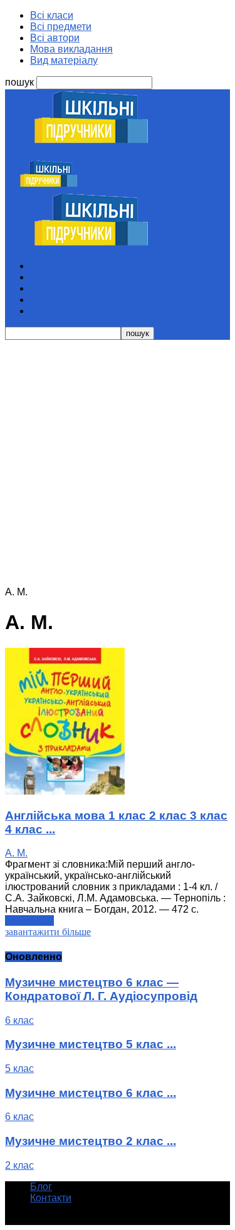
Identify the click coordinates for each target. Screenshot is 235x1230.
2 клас (19, 1165)
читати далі (29, 920)
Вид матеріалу (64, 60)
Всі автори (55, 37)
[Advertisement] (117, 463)
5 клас (19, 1068)
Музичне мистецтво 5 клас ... (90, 1044)
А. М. (16, 853)
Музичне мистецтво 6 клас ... (90, 1092)
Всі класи (51, 15)
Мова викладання (71, 49)
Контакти (50, 1198)
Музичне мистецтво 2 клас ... (90, 1141)
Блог (41, 1186)
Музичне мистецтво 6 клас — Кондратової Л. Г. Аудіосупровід (101, 989)
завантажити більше (48, 931)
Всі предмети (60, 26)
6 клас (19, 1020)
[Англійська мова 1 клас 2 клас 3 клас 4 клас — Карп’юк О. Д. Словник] (65, 791)
